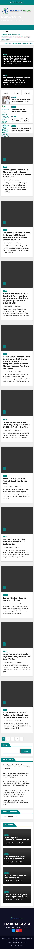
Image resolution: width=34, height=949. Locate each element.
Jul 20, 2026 (8, 371)
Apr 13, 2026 (8, 547)
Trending (27, 93)
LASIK (20, 942)
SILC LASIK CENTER (7, 37)
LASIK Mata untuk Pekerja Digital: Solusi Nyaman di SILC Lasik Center (17, 656)
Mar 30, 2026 (8, 603)
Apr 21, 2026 (8, 486)
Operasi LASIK (16, 34)
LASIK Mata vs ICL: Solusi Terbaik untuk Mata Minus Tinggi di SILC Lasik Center (15, 715)
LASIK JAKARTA (11, 16)
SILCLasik (18, 63)
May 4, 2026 (7, 430)
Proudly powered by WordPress (10, 938)
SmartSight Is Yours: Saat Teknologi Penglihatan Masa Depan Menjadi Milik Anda (16, 424)
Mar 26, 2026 (8, 720)
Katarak (6, 595)
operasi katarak (6, 39)
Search (5, 745)
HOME (9, 942)
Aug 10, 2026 (8, 63)
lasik (9, 34)
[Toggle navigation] (31, 27)
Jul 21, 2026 (8, 306)
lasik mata (4, 34)
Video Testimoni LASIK (17, 945)
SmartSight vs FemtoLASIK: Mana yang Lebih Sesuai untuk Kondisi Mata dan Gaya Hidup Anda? (17, 60)
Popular (16, 93)
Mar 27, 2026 (8, 662)
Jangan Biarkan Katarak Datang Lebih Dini (14, 599)
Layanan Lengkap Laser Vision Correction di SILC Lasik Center (14, 541)
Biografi (15, 942)
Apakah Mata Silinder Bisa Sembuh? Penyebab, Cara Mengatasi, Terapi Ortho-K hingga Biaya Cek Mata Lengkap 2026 (15, 298)
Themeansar (17, 940)
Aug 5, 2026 (7, 84)
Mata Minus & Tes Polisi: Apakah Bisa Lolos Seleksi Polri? (15, 481)
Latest (6, 93)
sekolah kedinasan (18, 37)
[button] (27, 27)
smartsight (27, 37)
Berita (5, 54)
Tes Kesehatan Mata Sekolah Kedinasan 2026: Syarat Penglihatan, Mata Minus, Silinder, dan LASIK (16, 81)
